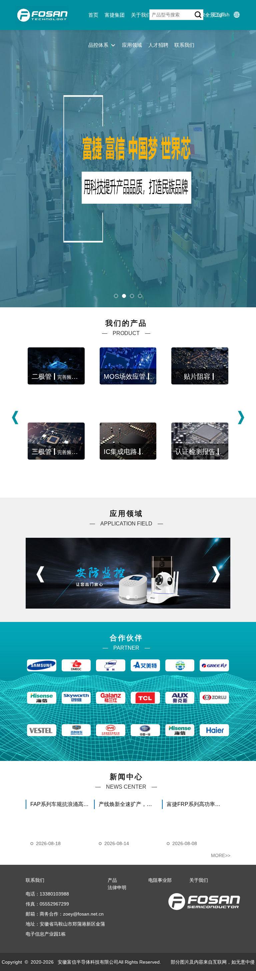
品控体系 (98, 45)
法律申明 (117, 887)
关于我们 (141, 15)
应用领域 (132, 45)
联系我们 (184, 45)
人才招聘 (158, 45)
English (221, 14)
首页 (93, 15)
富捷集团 (115, 15)
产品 (112, 880)
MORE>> (220, 855)
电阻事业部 (160, 880)
